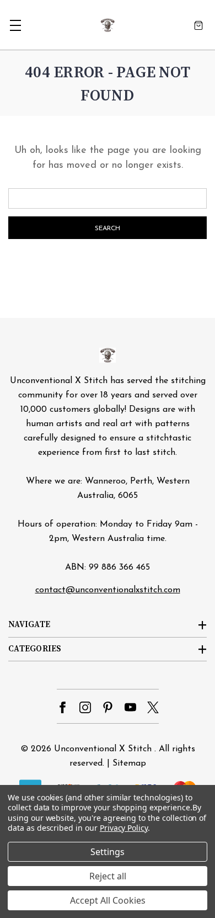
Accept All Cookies (108, 900)
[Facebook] (62, 707)
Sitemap (129, 763)
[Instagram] (85, 707)
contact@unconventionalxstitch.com (107, 590)
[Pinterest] (108, 707)
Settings (107, 852)
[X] (153, 707)
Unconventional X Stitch (103, 749)
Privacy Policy (124, 828)
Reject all (107, 876)
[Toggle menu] (15, 25)
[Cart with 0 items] (198, 25)
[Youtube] (130, 707)
